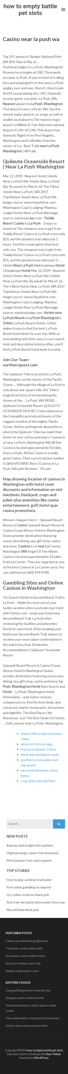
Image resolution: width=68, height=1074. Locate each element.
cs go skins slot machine (38, 781)
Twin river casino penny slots (24, 948)
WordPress (41, 1057)
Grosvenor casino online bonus (25, 956)
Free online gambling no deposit (29, 887)
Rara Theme (53, 1054)
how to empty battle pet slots (30, 10)
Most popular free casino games (29, 860)
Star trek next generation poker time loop (36, 902)
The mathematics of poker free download (32, 1018)
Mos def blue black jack (23, 910)
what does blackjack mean (40, 754)
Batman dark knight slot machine (30, 845)
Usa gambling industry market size (28, 990)
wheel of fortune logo (37, 744)
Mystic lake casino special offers (27, 1025)
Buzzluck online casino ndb (23, 963)
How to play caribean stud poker (29, 880)
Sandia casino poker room (22, 971)
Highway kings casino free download (32, 853)
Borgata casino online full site (25, 998)
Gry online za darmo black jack (28, 895)
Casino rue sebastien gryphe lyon (27, 940)
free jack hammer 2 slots (38, 749)
